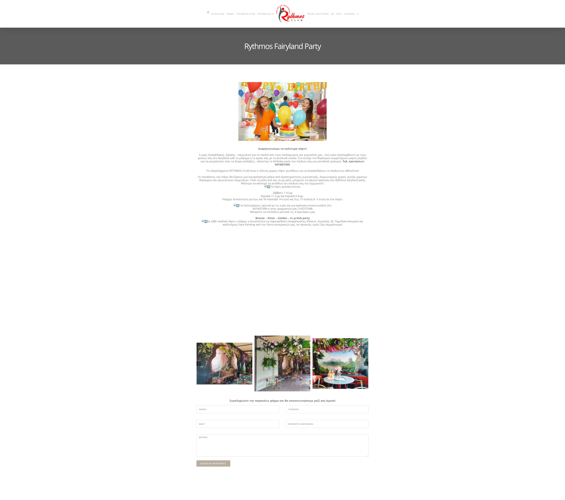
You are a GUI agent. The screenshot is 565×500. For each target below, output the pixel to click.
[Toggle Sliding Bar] (357, 13)
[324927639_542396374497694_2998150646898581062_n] (340, 373)
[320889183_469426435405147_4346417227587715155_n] (282, 373)
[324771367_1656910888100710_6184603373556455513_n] (224, 373)
